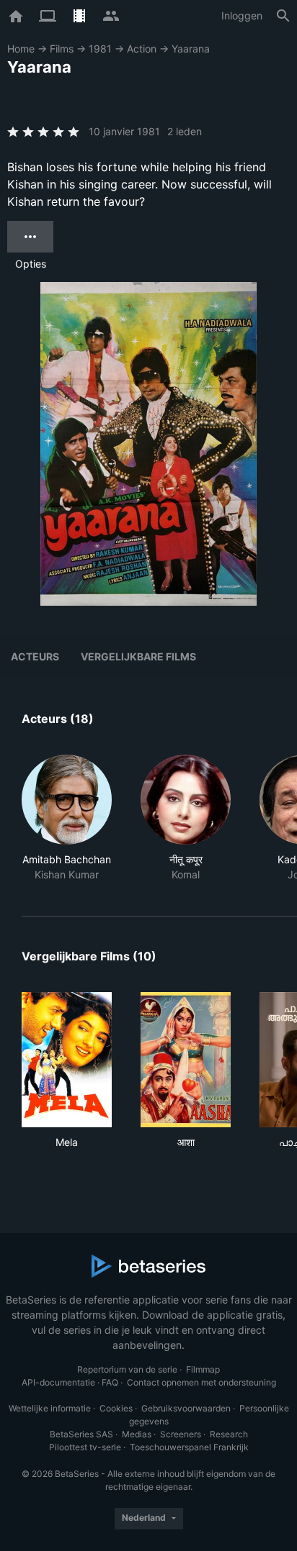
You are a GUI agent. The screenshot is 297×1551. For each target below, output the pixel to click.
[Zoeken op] (283, 16)
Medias (136, 1434)
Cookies (116, 1408)
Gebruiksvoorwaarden (186, 1408)
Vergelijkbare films (138, 656)
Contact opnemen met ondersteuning (201, 1382)
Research (229, 1434)
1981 (100, 48)
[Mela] (67, 1059)
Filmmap (203, 1369)
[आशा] (186, 1059)
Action (141, 48)
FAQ (110, 1382)
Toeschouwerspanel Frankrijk (189, 1447)
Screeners (180, 1434)
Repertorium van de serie (127, 1369)
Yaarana (191, 48)
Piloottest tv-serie (85, 1447)
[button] (67, 818)
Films (62, 48)
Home (21, 48)
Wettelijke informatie (50, 1408)
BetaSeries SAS (81, 1434)
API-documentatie (58, 1382)
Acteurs (35, 656)
